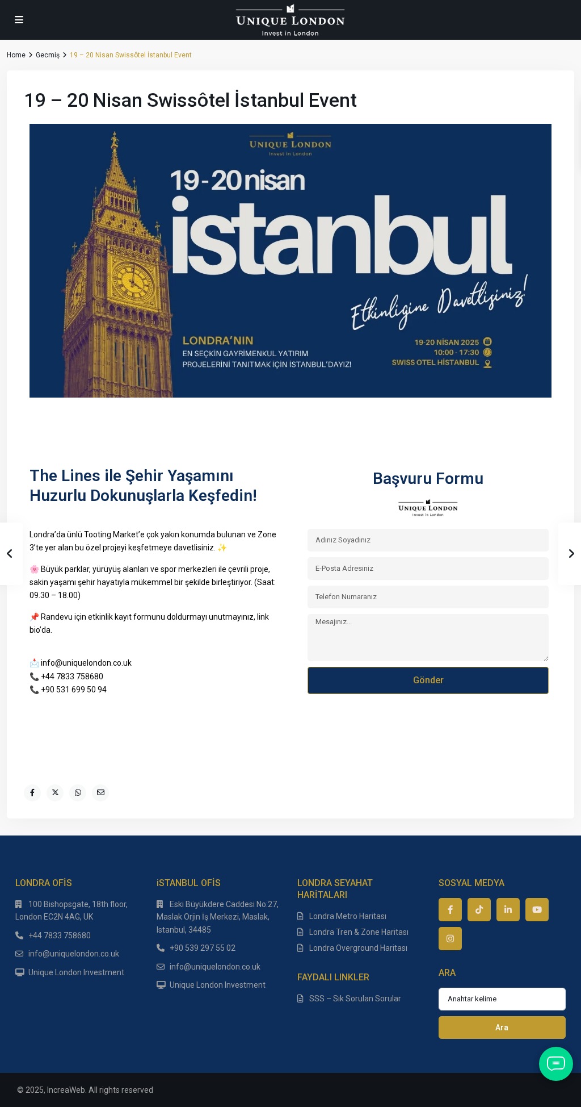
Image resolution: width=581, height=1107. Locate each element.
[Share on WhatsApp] (77, 792)
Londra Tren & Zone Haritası (359, 932)
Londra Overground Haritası (358, 948)
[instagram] (450, 938)
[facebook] (450, 909)
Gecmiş (48, 55)
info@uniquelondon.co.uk (73, 953)
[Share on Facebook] (32, 792)
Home (16, 55)
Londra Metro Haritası (347, 916)
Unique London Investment (76, 972)
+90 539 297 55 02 (202, 948)
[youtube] (537, 909)
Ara (501, 1027)
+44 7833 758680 (59, 935)
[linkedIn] (508, 909)
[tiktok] (479, 909)
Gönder (428, 680)
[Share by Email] (100, 792)
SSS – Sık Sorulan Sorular (355, 998)
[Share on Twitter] (55, 792)
